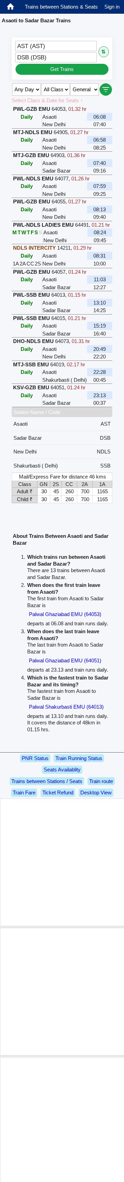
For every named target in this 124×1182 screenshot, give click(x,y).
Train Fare (24, 792)
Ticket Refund (57, 792)
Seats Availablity (62, 769)
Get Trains (62, 69)
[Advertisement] (62, 862)
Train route (101, 781)
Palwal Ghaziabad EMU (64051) (65, 660)
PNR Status (35, 758)
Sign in (112, 7)
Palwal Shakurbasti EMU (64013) (66, 707)
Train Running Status (78, 758)
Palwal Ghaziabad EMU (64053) (65, 614)
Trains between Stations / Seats (46, 781)
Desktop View (96, 792)
